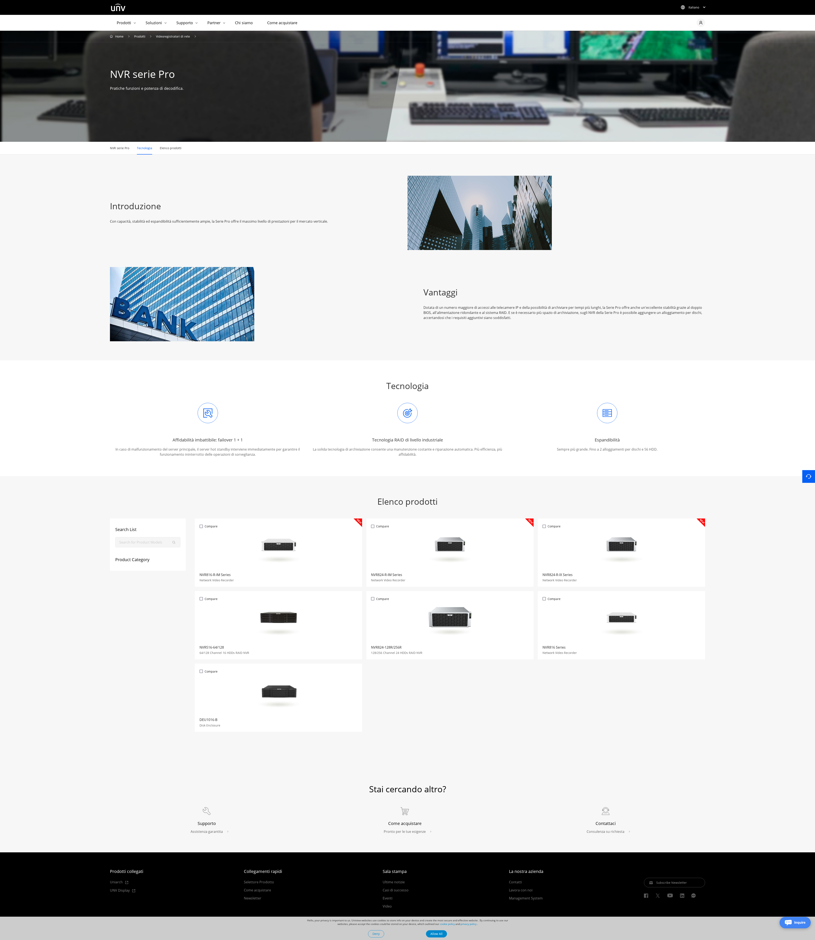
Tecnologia (144, 148)
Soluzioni (154, 22)
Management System (526, 898)
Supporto (184, 22)
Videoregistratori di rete (173, 36)
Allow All (436, 934)
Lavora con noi (521, 890)
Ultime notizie (394, 882)
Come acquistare (282, 22)
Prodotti (124, 22)
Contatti (515, 882)
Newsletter (252, 898)
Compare (211, 526)
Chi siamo (244, 22)
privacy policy (468, 924)
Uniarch (117, 882)
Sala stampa (395, 871)
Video (387, 906)
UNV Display (120, 890)
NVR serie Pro (119, 148)
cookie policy (447, 924)
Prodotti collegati (126, 871)
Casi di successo (396, 890)
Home (119, 36)
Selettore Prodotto (259, 882)
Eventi (387, 898)
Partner (214, 22)
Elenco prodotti (170, 148)
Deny (376, 934)
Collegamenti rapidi (263, 871)
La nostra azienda (526, 871)
